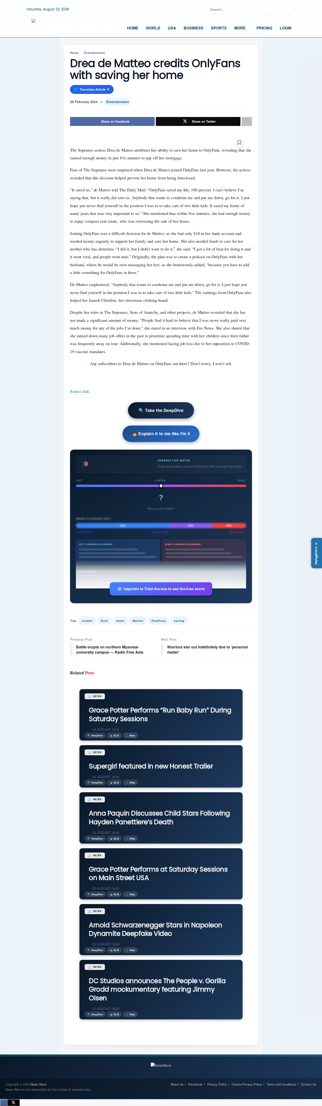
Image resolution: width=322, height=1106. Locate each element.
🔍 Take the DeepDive (161, 410)
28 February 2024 (84, 101)
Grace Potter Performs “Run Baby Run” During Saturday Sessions (160, 714)
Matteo (138, 621)
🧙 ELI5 (114, 735)
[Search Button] (290, 9)
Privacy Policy (217, 1084)
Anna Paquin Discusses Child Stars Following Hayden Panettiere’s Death (159, 817)
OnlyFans (158, 621)
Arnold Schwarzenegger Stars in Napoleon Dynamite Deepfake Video (155, 929)
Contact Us (308, 1084)
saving (179, 621)
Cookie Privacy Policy (247, 1084)
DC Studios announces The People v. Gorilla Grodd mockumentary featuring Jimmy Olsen (157, 989)
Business (193, 28)
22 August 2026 (105, 729)
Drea (104, 621)
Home (132, 28)
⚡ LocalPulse (316, 553)
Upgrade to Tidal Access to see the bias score (164, 589)
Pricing (264, 28)
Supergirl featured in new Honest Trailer (151, 766)
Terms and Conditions (281, 1084)
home (120, 621)
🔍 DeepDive (95, 735)
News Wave (38, 1084)
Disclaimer (195, 1084)
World (153, 28)
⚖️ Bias (130, 735)
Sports (219, 28)
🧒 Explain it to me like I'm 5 (161, 433)
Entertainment (94, 52)
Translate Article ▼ (92, 89)
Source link (79, 391)
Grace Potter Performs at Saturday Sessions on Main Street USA (158, 873)
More (240, 28)
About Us (177, 1084)
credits (87, 621)
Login (286, 28)
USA (172, 28)
